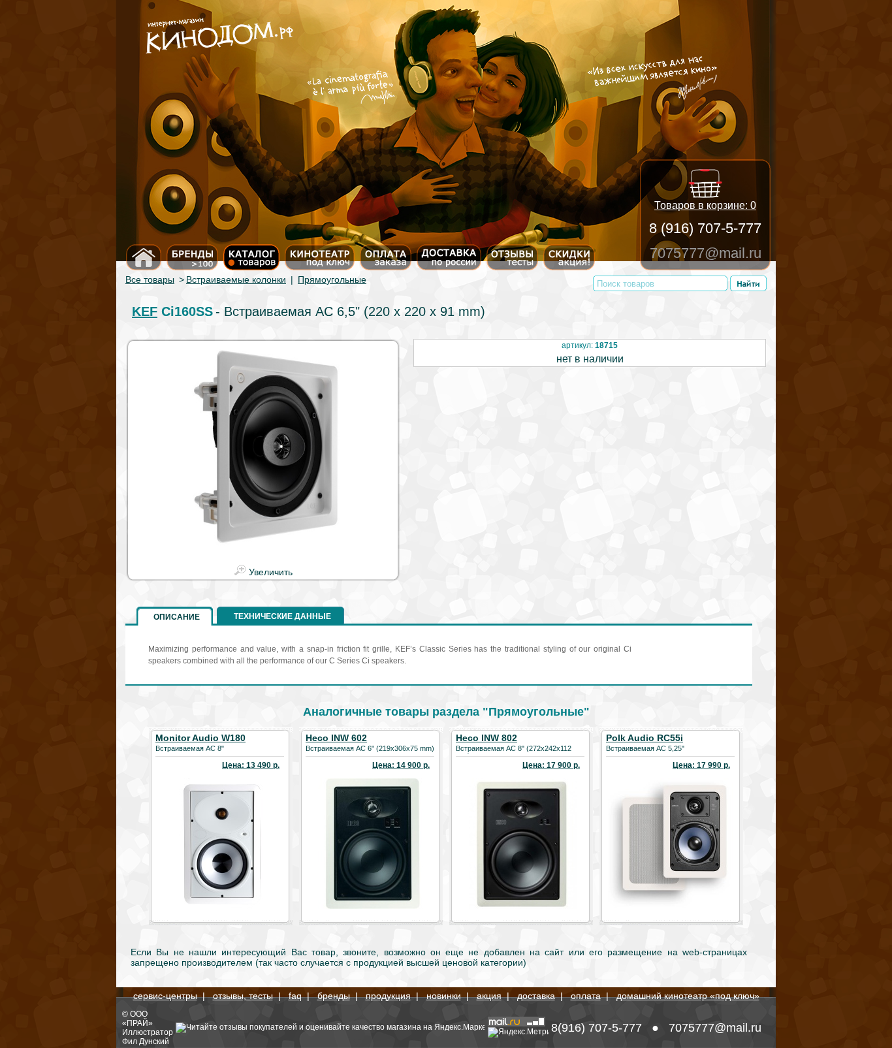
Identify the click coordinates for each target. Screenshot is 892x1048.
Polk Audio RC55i (644, 738)
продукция (388, 996)
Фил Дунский (145, 1041)
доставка (536, 996)
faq (295, 996)
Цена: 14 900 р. (401, 765)
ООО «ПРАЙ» (137, 1018)
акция (489, 996)
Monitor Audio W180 (200, 738)
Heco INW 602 (336, 738)
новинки (443, 996)
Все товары (149, 279)
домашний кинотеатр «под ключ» (687, 996)
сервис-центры (165, 996)
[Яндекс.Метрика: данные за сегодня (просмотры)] (518, 1032)
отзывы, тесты (243, 996)
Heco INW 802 (486, 738)
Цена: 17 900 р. (551, 765)
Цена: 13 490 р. (250, 765)
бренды (333, 996)
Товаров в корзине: (705, 205)
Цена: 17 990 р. (701, 765)
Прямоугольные (332, 279)
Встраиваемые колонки (236, 279)
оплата (586, 996)
